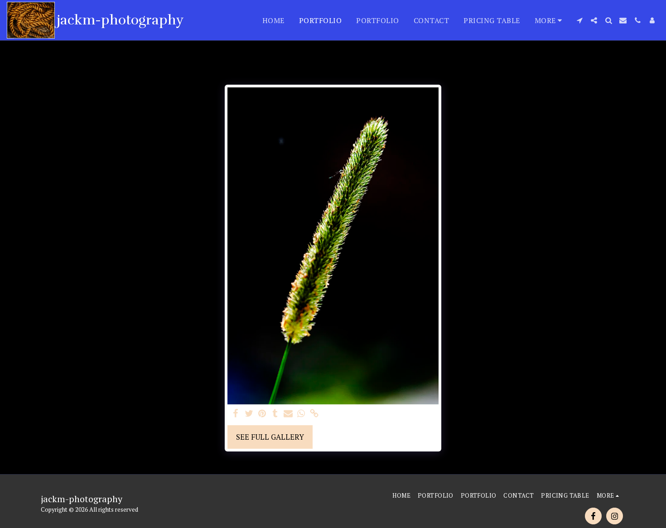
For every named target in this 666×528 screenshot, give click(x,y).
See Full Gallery (270, 437)
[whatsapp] (301, 414)
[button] (579, 20)
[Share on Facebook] (236, 414)
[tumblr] (275, 414)
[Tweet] (249, 414)
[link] (314, 414)
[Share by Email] (288, 414)
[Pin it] (262, 414)
